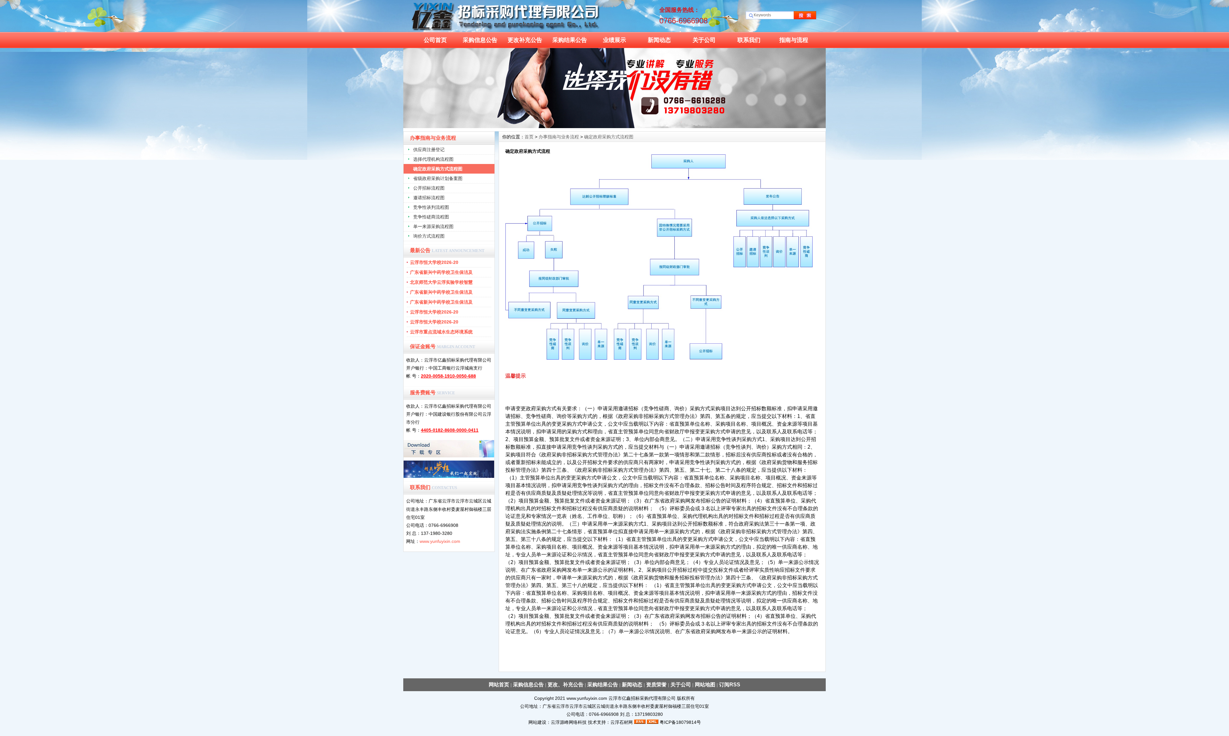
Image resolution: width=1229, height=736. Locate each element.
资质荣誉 (656, 684)
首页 (529, 136)
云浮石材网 (621, 722)
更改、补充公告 (565, 684)
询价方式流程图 (429, 236)
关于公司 (704, 40)
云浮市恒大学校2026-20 (434, 262)
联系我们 (748, 40)
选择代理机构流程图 (433, 159)
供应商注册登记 (429, 149)
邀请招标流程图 (429, 197)
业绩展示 (614, 40)
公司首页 (435, 40)
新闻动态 (659, 40)
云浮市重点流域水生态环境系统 (441, 331)
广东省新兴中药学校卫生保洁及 (441, 272)
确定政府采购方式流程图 (437, 168)
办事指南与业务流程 (559, 136)
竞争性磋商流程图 (431, 216)
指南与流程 (793, 40)
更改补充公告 (525, 40)
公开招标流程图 (429, 188)
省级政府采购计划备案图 (437, 178)
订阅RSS (729, 684)
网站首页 (499, 684)
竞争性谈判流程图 (431, 207)
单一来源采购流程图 (433, 226)
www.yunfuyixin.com (440, 541)
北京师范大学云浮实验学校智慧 (441, 282)
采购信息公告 (480, 40)
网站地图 (705, 684)
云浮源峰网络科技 (569, 722)
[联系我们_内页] (614, 126)
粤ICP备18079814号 (680, 722)
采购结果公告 (569, 40)
